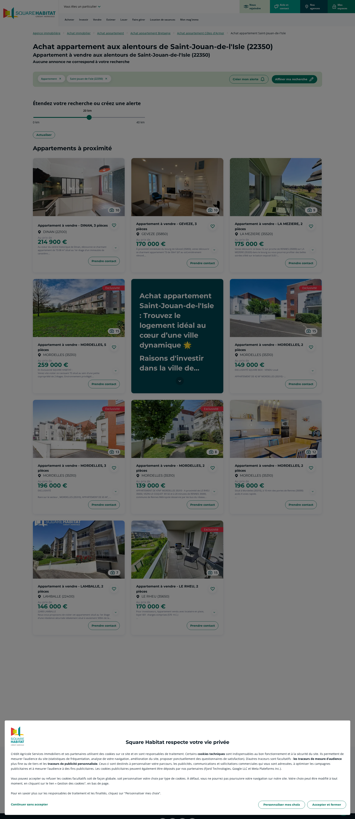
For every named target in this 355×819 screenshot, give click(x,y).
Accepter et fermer (326, 804)
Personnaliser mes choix (281, 804)
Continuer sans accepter (29, 804)
